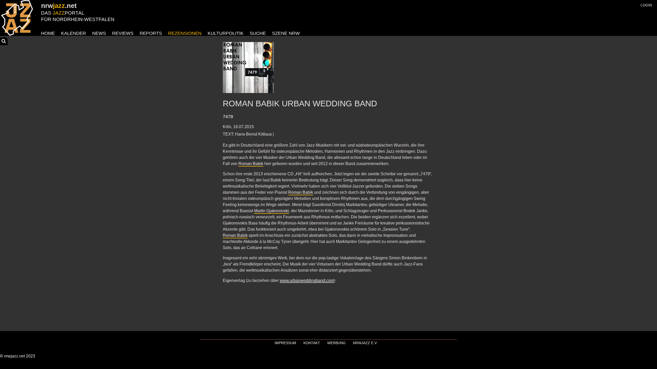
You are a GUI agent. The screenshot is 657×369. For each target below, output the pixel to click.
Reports (151, 33)
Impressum (285, 343)
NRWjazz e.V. (365, 343)
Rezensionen (184, 33)
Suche (258, 33)
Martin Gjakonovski (271, 211)
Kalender (73, 33)
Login (646, 5)
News (99, 33)
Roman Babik (250, 163)
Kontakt (311, 343)
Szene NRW (286, 33)
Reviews (122, 33)
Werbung (336, 343)
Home (48, 33)
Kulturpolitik (226, 33)
